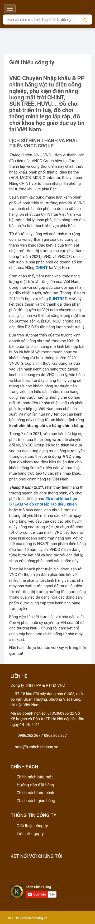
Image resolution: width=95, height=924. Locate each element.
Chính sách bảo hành (35, 792)
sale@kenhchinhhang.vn (36, 746)
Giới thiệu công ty (32, 825)
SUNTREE (58, 298)
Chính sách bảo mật (35, 776)
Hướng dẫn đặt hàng (35, 784)
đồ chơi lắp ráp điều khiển (53, 504)
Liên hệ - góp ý (30, 833)
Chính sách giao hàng (36, 800)
